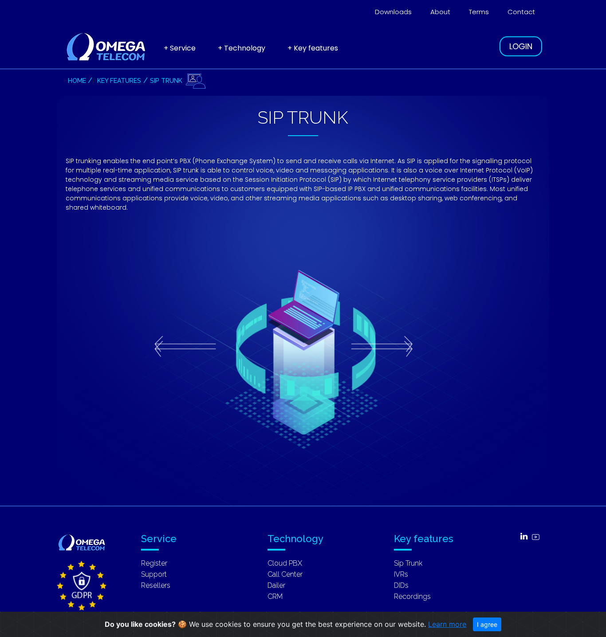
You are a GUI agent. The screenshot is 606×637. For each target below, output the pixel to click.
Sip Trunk (166, 80)
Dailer (276, 585)
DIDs (401, 585)
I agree (487, 624)
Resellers (155, 585)
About (440, 11)
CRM (275, 596)
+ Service (180, 48)
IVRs (401, 574)
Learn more (447, 624)
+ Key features (312, 48)
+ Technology (241, 48)
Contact (521, 11)
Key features (119, 80)
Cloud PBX (285, 563)
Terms (479, 11)
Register (154, 563)
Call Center (285, 574)
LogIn (520, 46)
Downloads (393, 11)
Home (77, 80)
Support (154, 574)
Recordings (412, 596)
